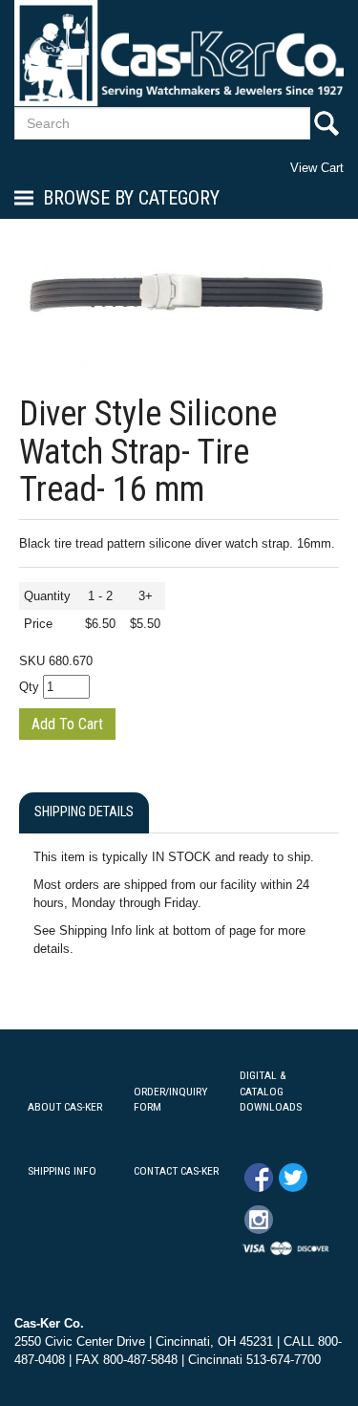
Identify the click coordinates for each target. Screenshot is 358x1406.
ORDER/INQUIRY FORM (170, 1099)
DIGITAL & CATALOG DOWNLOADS (271, 1091)
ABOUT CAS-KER (65, 1107)
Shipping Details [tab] (84, 812)
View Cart (317, 168)
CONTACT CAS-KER (176, 1171)
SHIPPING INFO (62, 1171)
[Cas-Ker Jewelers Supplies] (179, 53)
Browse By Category (131, 197)
